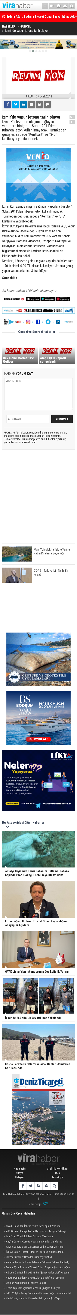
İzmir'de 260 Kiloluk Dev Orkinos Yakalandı (29, 1236)
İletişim (19, 1177)
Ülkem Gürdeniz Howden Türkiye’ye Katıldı (29, 1257)
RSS (57, 1173)
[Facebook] (7, 104)
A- (72, 122)
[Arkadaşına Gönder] (31, 104)
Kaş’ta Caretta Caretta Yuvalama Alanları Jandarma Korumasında (32, 1242)
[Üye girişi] (46, 1186)
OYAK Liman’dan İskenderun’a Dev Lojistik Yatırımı (33, 1226)
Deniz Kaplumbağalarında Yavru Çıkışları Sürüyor (33, 1288)
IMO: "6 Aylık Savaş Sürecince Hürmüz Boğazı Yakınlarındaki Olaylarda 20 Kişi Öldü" (37, 1294)
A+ (72, 117)
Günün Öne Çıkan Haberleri (18, 1213)
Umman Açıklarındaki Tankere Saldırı (26, 1282)
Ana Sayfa (19, 1168)
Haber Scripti (35, 1204)
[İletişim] (65, 6)
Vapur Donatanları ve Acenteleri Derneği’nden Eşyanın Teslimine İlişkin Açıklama (33, 1278)
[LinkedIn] (23, 104)
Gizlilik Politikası (57, 1168)
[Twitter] (15, 104)
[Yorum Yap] (47, 104)
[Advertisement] (38, 500)
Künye (19, 1173)
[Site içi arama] (71, 6)
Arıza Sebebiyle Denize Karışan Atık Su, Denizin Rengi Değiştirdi (33, 1247)
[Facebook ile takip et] (23, 1186)
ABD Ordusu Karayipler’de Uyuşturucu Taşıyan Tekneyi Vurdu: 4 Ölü (34, 1232)
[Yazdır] (39, 104)
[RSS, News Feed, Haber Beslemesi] (38, 1186)
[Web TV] (52, 6)
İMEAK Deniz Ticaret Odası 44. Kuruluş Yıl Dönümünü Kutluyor (33, 1252)
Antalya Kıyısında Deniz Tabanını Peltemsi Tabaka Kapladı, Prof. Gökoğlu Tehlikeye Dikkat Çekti (35, 1263)
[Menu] (45, 6)
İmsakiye (57, 1177)
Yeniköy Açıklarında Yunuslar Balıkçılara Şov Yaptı (33, 1298)
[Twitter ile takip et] (30, 1186)
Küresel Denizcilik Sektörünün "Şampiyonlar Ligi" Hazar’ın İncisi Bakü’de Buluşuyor (36, 1273)
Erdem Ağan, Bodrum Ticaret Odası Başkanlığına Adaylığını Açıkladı (36, 1268)
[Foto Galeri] (58, 6)
